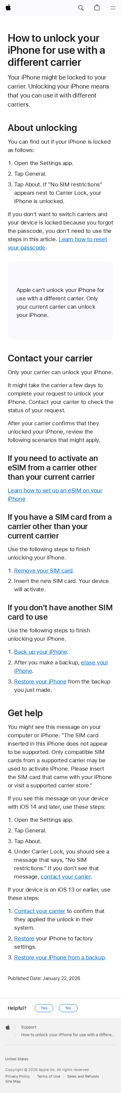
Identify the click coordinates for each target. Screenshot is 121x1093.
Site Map (13, 1081)
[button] (81, 8)
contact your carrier (66, 876)
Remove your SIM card (43, 570)
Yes (44, 1008)
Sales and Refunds (83, 1076)
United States (17, 1059)
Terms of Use (48, 1076)
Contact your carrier (39, 911)
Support (28, 1027)
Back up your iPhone (40, 651)
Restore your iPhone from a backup (59, 957)
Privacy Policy (17, 1076)
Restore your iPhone (40, 681)
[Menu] (113, 8)
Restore (24, 938)
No (68, 1008)
